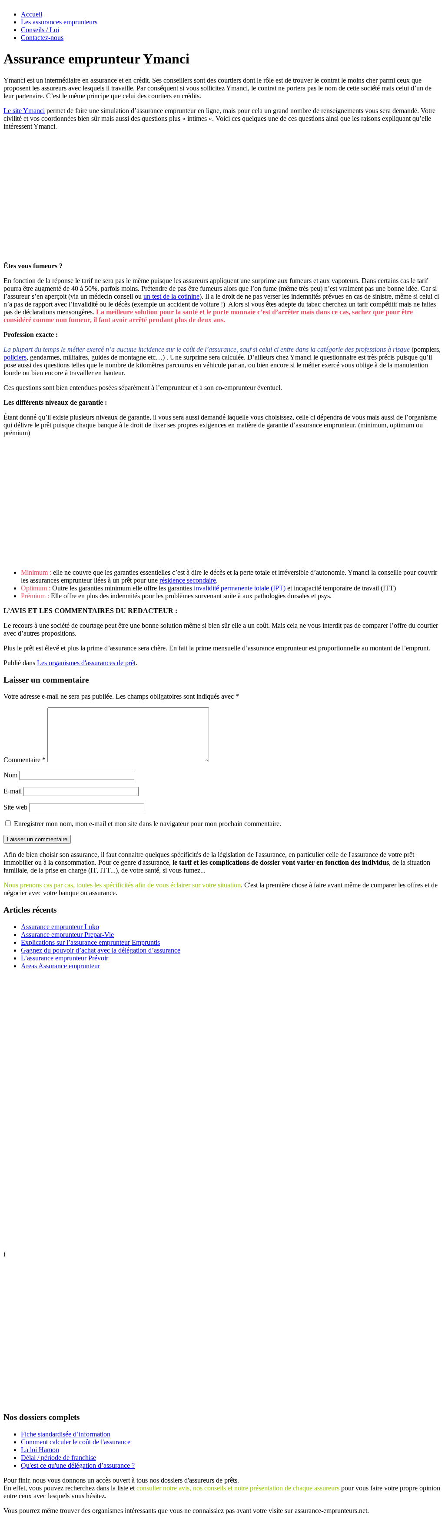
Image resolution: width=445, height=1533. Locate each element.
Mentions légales (218, 1525)
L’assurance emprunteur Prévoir (64, 958)
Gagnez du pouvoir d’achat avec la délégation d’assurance (100, 950)
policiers (15, 357)
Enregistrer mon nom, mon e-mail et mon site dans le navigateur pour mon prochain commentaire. (147, 823)
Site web (15, 807)
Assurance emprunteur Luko (60, 926)
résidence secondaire (187, 580)
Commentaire (24, 759)
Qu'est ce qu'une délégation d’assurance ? (78, 1465)
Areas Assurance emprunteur (60, 966)
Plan (184, 1525)
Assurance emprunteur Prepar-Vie (67, 934)
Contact (257, 1525)
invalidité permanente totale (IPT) (240, 588)
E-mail (12, 791)
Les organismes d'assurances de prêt (86, 663)
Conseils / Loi (40, 29)
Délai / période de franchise (58, 1457)
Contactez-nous (42, 37)
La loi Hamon (40, 1449)
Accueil (31, 14)
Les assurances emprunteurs (59, 22)
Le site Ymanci (24, 110)
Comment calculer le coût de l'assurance (75, 1442)
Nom (10, 775)
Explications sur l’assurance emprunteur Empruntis (90, 942)
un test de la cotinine (171, 296)
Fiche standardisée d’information (65, 1434)
